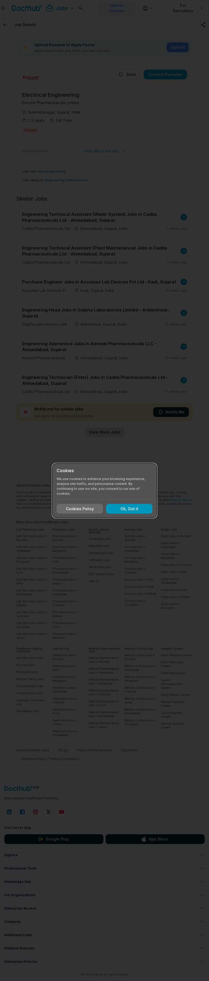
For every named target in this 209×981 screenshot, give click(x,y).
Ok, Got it (129, 508)
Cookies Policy (80, 508)
